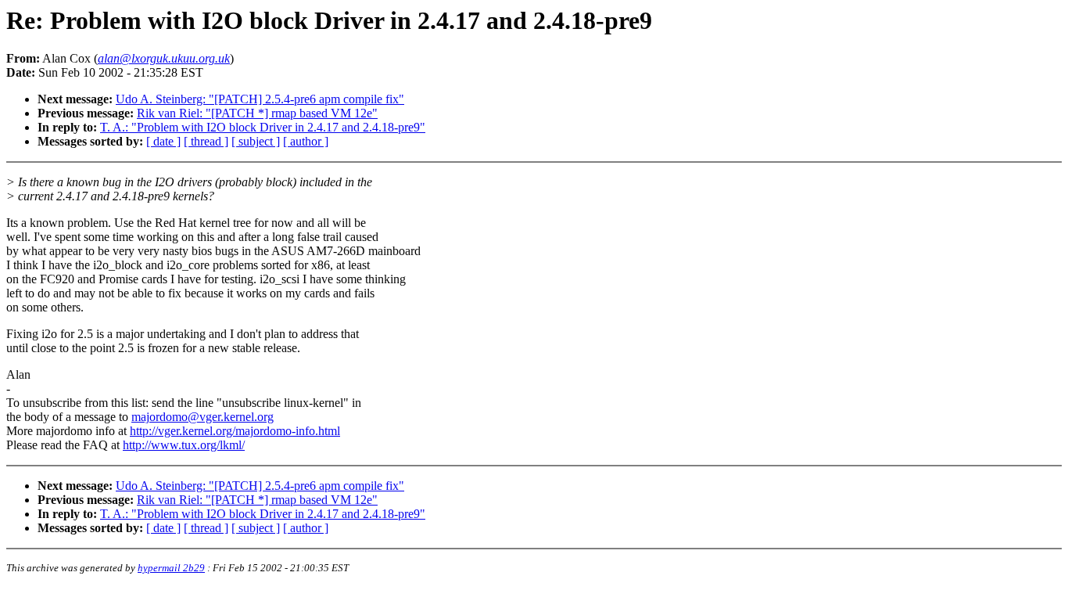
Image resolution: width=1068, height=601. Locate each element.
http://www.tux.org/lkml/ (184, 445)
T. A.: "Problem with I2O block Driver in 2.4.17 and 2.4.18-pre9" (262, 127)
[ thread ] (206, 141)
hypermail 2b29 (171, 568)
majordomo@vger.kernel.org (202, 416)
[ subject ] (255, 141)
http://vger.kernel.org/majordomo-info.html (235, 430)
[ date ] (163, 141)
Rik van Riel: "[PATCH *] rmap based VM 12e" (257, 113)
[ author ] (305, 141)
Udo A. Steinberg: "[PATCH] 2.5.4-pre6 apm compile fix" (260, 99)
